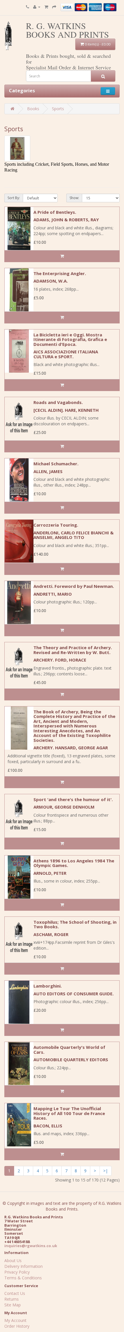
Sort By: (13, 197)
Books (33, 108)
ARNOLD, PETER (49, 873)
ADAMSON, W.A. (50, 281)
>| (105, 1170)
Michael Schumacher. (55, 463)
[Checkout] (54, 6)
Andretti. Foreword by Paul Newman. (73, 586)
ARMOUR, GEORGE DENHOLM (64, 807)
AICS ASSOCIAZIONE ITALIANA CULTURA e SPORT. (65, 354)
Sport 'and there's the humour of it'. (73, 799)
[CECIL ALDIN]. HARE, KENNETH (66, 410)
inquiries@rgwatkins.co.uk (30, 1245)
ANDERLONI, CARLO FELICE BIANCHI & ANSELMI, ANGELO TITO (73, 535)
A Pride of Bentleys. (54, 212)
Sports (58, 108)
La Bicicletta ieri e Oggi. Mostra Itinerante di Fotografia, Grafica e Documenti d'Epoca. (70, 339)
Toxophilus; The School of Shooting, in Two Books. (75, 924)
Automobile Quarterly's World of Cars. (69, 1049)
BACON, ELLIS (47, 1126)
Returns (11, 1299)
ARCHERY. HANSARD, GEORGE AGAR (70, 747)
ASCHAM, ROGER (50, 934)
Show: (74, 197)
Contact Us (14, 1293)
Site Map (12, 1305)
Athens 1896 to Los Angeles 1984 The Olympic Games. (73, 863)
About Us (13, 1260)
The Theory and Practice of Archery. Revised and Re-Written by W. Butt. (72, 650)
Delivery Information (23, 1266)
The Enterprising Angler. (59, 273)
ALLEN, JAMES (48, 471)
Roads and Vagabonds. (58, 402)
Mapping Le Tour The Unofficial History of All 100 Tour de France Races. (69, 1113)
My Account (15, 1320)
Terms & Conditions (23, 1277)
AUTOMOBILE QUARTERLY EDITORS (70, 1059)
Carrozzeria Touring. (55, 525)
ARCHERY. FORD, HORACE (59, 660)
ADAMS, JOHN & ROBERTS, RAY (66, 219)
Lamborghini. (47, 986)
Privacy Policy (17, 1272)
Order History (16, 1326)
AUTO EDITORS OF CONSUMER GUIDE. (73, 993)
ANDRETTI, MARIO (52, 594)
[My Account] (36, 6)
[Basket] (46, 6)
